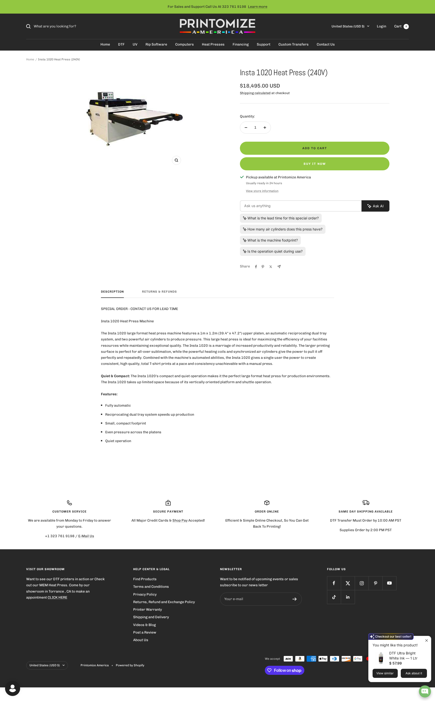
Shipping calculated (255, 93)
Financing (241, 44)
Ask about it (414, 673)
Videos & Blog (144, 625)
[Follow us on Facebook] (334, 583)
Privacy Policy (145, 594)
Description (112, 291)
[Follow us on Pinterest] (375, 583)
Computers (184, 44)
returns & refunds (159, 291)
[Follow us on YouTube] (389, 583)
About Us (140, 640)
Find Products (145, 579)
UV (135, 44)
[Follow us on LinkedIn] (348, 597)
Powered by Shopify (130, 665)
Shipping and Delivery (151, 617)
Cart (400, 26)
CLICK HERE (57, 597)
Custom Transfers (293, 44)
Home (105, 44)
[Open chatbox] (425, 691)
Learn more (257, 7)
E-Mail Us (86, 536)
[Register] (295, 599)
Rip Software (156, 44)
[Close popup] (426, 640)
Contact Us (326, 44)
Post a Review (144, 632)
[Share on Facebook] (256, 266)
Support (263, 44)
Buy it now (315, 164)
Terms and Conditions (151, 587)
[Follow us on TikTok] (334, 597)
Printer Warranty (147, 609)
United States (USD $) (348, 26)
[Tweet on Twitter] (271, 266)
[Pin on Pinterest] (263, 266)
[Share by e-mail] (279, 266)
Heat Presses (213, 44)
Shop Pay (180, 520)
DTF (121, 44)
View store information (262, 191)
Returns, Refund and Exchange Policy (164, 602)
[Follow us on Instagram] (362, 583)
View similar (385, 673)
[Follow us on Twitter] (348, 583)
